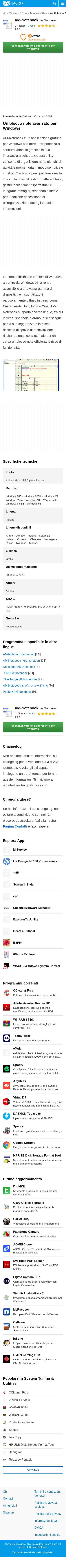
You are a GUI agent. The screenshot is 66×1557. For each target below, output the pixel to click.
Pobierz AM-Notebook (17, 691)
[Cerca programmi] (54, 3)
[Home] (4, 13)
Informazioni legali (46, 1520)
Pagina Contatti (15, 826)
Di (20, 25)
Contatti (8, 1498)
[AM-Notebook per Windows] (7, 24)
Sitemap (8, 1512)
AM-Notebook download (18, 654)
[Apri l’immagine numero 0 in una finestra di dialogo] (31, 375)
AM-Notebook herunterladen (21, 660)
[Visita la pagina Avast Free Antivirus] (33, 37)
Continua (33, 1469)
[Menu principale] (62, 3)
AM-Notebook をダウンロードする (25, 685)
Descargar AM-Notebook (19, 666)
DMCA (38, 1527)
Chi (5, 1491)
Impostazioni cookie (47, 1534)
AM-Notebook (35, 20)
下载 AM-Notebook (15, 673)
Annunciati (10, 1505)
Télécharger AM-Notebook (20, 679)
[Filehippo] (13, 3)
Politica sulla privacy (47, 1513)
